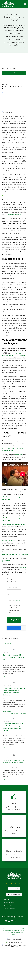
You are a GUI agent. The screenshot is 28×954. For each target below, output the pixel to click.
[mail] (15, 921)
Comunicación (7, 73)
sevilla (24, 713)
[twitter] (6, 921)
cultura (5, 749)
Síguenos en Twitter (8, 540)
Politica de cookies (18, 918)
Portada (6, 48)
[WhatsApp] (13, 86)
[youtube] (9, 921)
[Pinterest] (21, 86)
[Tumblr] (18, 86)
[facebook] (3, 921)
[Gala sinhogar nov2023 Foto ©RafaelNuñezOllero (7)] (14, 718)
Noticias (14, 73)
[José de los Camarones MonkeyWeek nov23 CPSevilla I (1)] (14, 683)
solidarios (23, 678)
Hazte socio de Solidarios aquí (14, 524)
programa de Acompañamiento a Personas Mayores (14, 355)
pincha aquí (6, 561)
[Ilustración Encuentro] (14, 649)
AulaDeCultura (14, 713)
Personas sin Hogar (18, 749)
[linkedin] (17, 921)
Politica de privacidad (8, 918)
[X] (5, 86)
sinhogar (24, 750)
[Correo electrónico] (2, 89)
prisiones (20, 713)
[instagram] (12, 921)
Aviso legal (20, 916)
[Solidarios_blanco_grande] (8, 2)
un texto (13, 145)
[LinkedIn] (10, 86)
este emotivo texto (14, 214)
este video (18, 454)
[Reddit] (7, 86)
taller (24, 781)
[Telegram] (15, 86)
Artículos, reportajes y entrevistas (10, 734)
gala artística (10, 749)
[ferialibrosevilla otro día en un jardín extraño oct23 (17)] (14, 755)
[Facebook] (2, 86)
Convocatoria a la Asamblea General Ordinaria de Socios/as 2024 (14, 657)
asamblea (19, 678)
